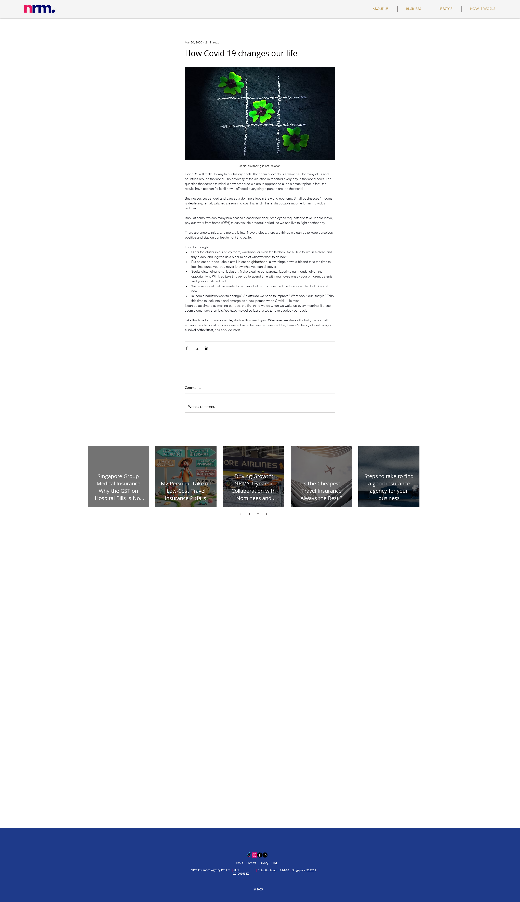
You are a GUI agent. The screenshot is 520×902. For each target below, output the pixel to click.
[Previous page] (241, 514)
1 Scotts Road (267, 870)
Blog (274, 863)
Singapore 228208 (304, 870)
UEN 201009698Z (241, 871)
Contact (251, 863)
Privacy (264, 863)
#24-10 (284, 870)
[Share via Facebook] (187, 348)
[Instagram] (254, 855)
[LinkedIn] (265, 855)
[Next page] (266, 514)
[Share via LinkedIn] (207, 348)
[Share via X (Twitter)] (197, 348)
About (240, 863)
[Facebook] (259, 855)
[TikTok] (249, 855)
